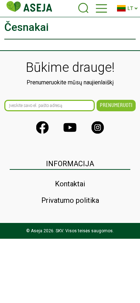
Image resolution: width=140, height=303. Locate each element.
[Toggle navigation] (101, 8)
